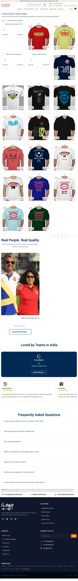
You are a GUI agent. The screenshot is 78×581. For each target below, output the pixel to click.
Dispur (66, 566)
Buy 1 (36, 9)
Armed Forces (45, 519)
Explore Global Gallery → (20, 332)
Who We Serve (45, 512)
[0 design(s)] (75, 8)
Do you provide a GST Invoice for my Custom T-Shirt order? (23, 421)
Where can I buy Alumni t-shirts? (15, 462)
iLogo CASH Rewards (47, 523)
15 (31, 60)
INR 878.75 (71, 77)
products (19, 9)
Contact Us (5, 554)
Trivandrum (4, 569)
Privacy (69, 575)
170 (39, 23)
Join (74, 536)
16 (4, 30)
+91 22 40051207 (56, 6)
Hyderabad (30, 566)
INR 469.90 (46, 138)
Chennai (17, 566)
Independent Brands (47, 508)
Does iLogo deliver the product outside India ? (19, 431)
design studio (53, 9)
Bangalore (11, 566)
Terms (75, 575)
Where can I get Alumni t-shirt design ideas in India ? (21, 452)
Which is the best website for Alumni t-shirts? (19, 472)
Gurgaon (71, 566)
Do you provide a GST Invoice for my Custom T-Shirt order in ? (24, 482)
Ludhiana (18, 569)
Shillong (60, 566)
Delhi (50, 566)
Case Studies (45, 516)
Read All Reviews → (39, 372)
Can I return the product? (12, 441)
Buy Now (5, 34)
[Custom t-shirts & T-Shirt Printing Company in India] (5, 5)
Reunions (60, 9)
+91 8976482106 (71, 6)
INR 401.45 (20, 34)
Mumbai (3, 566)
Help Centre (5, 543)
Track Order (5, 550)
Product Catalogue (10, 539)
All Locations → (26, 569)
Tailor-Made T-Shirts (28, 9)
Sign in (71, 9)
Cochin (12, 569)
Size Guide (5, 547)
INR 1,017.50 (71, 138)
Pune (55, 566)
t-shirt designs (44, 9)
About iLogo (6, 535)
